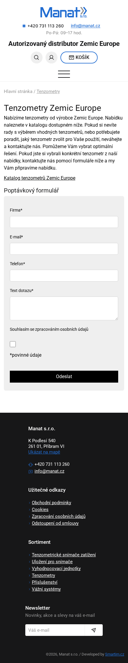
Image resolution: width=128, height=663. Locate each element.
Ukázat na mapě (44, 452)
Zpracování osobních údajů (58, 516)
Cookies (40, 509)
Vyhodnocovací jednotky (56, 568)
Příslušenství (44, 582)
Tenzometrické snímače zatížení (64, 555)
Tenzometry (48, 91)
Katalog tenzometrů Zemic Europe (39, 178)
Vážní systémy (46, 589)
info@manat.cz (85, 25)
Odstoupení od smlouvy (55, 523)
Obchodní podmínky (51, 502)
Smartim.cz (114, 654)
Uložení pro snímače (52, 561)
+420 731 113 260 (52, 464)
